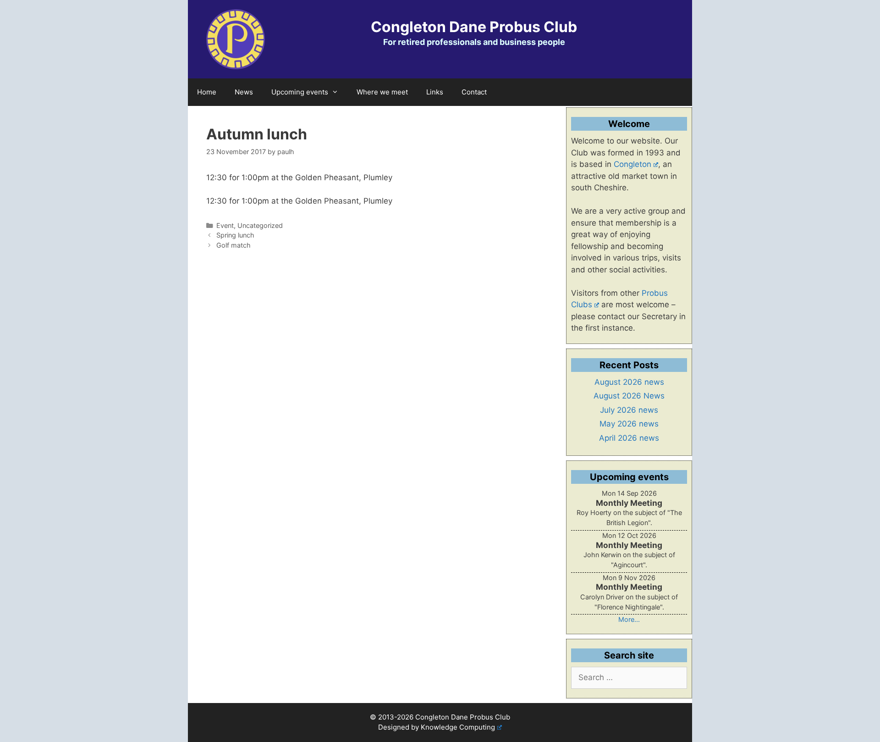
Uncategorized (260, 225)
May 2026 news (629, 423)
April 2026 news (629, 438)
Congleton (632, 164)
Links (434, 92)
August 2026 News (629, 395)
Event (225, 225)
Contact (474, 92)
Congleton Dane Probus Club (474, 27)
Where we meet (382, 92)
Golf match (233, 245)
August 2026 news (629, 382)
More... (629, 619)
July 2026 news (629, 410)
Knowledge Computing (458, 727)
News (244, 92)
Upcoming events (299, 92)
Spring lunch (235, 235)
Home (206, 92)
